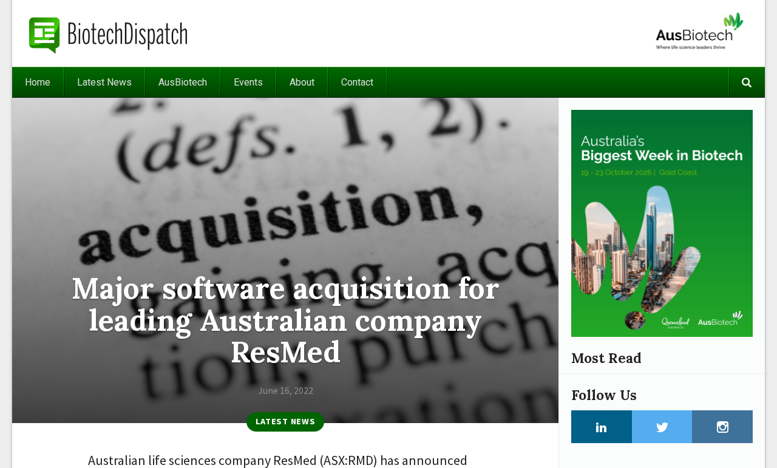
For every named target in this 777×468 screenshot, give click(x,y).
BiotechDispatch (108, 33)
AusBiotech (182, 82)
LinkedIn (601, 426)
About (302, 82)
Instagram (722, 426)
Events (248, 82)
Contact (357, 82)
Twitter (662, 426)
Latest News (104, 82)
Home (37, 82)
